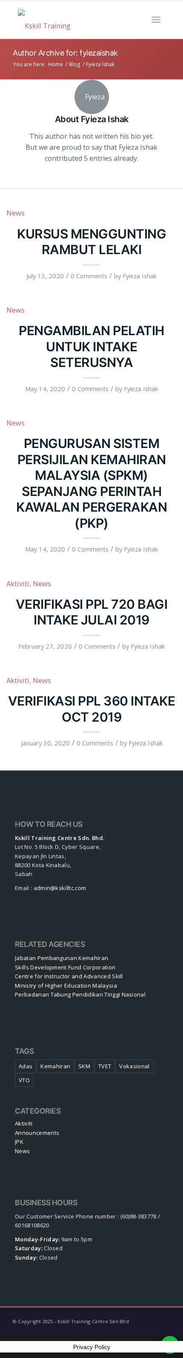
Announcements (37, 1133)
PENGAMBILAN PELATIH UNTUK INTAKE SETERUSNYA (91, 346)
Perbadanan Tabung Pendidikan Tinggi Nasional (80, 994)
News (15, 213)
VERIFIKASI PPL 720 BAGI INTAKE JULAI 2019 (92, 612)
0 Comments (89, 276)
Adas (25, 1066)
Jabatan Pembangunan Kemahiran (61, 958)
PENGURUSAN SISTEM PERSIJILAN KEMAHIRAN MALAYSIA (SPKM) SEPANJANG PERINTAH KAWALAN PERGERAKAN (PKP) (91, 483)
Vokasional (134, 1066)
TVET (104, 1066)
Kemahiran (55, 1066)
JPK (19, 1141)
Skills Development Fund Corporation (65, 967)
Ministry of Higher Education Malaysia (66, 985)
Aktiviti (17, 583)
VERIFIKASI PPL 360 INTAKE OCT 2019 (91, 709)
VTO (24, 1080)
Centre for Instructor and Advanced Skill (69, 976)
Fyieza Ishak (140, 276)
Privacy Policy (91, 1347)
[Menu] (156, 19)
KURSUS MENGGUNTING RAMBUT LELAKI (91, 242)
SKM (84, 1066)
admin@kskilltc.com (60, 888)
